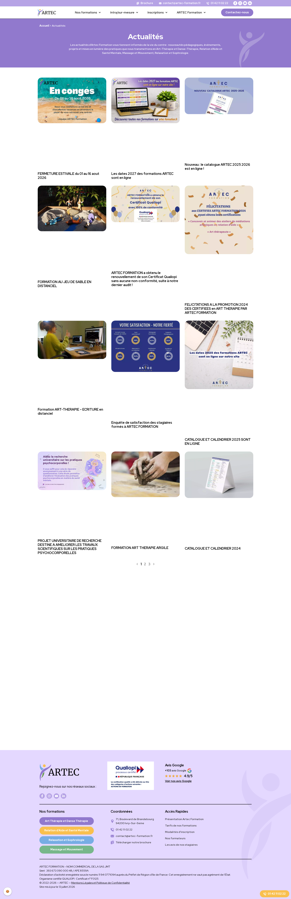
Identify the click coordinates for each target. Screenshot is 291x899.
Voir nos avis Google (178, 781)
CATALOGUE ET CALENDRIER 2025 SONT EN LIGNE (218, 441)
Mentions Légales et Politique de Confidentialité (100, 883)
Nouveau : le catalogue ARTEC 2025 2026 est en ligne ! (217, 166)
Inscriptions (156, 12)
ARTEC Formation (189, 12)
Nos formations (86, 12)
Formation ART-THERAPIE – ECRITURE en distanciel (70, 411)
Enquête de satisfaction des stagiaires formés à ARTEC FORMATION (141, 424)
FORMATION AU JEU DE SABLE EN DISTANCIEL (64, 284)
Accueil (44, 25)
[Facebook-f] (235, 3)
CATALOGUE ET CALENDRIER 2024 (213, 548)
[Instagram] (240, 3)
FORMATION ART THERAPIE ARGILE (139, 548)
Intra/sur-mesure (122, 12)
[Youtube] (245, 3)
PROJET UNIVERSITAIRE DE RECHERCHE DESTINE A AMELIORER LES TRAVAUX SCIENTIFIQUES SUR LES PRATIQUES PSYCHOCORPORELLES (70, 547)
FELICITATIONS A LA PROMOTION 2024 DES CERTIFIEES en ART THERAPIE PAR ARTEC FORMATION (216, 308)
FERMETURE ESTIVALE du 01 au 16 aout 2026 (68, 175)
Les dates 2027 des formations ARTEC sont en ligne (142, 175)
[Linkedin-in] (250, 3)
